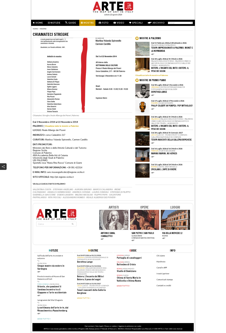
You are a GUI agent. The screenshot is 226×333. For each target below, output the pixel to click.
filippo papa (101, 195)
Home (39, 22)
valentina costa (42, 189)
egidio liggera (65, 195)
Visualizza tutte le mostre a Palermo (62, 126)
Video (120, 22)
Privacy (107, 326)
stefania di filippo (120, 192)
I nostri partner (163, 273)
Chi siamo (161, 256)
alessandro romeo (74, 197)
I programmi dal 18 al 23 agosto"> (52, 305)
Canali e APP (162, 267)
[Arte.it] (113, 7)
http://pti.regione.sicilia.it (62, 177)
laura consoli (100, 192)
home (35, 29)
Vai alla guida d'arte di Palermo (49, 184)
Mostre (89, 22)
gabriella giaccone (44, 195)
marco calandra (103, 189)
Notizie (55, 22)
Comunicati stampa (165, 279)
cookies (114, 326)
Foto (105, 22)
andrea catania (81, 192)
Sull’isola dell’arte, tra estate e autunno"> (50, 262)
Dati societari (89, 326)
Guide (72, 22)
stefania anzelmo (63, 189)
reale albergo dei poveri (101, 197)
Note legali (99, 326)
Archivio (159, 22)
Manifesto (161, 261)
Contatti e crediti (164, 285)
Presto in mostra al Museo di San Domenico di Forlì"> (52, 284)
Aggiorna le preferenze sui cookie (129, 326)
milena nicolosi (84, 195)
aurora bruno (83, 189)
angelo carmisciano (59, 192)
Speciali (137, 22)
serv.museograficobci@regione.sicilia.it (65, 172)
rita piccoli (55, 197)
